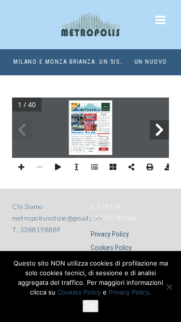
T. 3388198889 (36, 229)
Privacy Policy (110, 234)
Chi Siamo (27, 206)
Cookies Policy (111, 248)
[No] (169, 287)
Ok (90, 306)
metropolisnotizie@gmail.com (57, 218)
